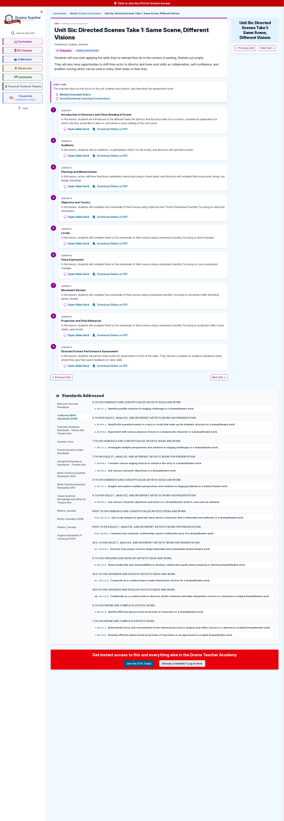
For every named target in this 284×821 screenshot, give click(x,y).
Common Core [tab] (65, 441)
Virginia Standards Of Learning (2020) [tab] (69, 537)
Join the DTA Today (138, 663)
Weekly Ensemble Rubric (75, 94)
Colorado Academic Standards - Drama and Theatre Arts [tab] (70, 430)
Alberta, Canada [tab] (66, 510)
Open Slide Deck (78, 129)
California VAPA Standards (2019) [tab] (67, 417)
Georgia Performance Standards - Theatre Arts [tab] (71, 463)
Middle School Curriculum (85, 13)
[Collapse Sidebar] (41, 11)
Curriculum (59, 13)
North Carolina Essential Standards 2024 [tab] (71, 474)
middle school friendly (87, 50)
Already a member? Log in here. (182, 663)
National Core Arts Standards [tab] (67, 405)
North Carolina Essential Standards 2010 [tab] (71, 486)
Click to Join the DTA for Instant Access (143, 3)
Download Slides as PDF (112, 129)
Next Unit (219, 377)
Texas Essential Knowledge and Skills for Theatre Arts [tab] (71, 499)
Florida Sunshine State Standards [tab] (70, 451)
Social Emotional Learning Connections (85, 98)
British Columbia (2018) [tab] (70, 519)
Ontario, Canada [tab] (66, 527)
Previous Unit (61, 377)
